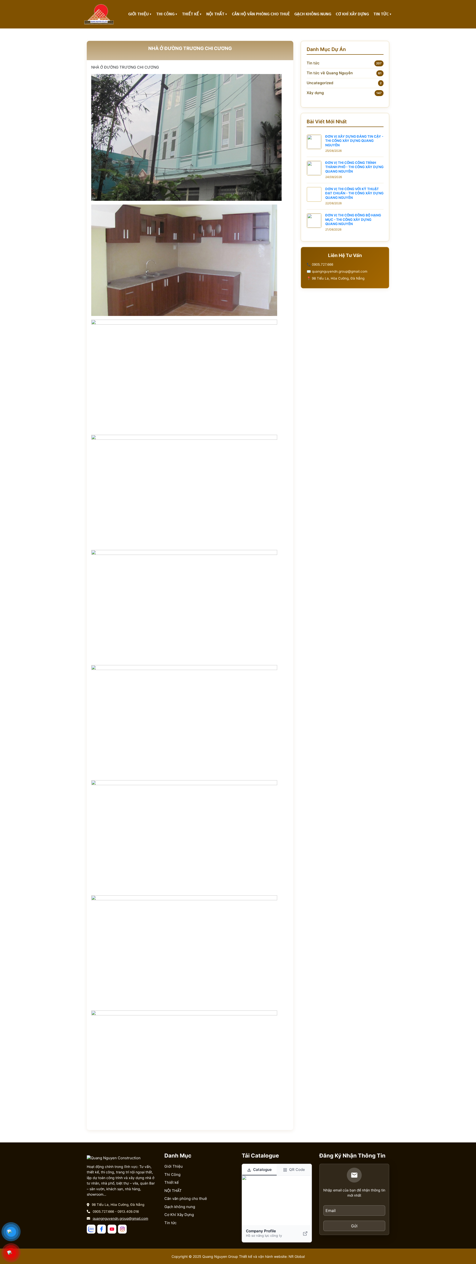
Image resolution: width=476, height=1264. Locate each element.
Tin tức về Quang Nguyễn (330, 73)
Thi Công (165, 14)
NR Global (297, 1256)
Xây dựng (315, 92)
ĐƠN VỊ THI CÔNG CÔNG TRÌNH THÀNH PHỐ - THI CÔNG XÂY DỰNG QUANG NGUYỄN (354, 167)
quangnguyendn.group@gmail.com (120, 1218)
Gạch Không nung (312, 14)
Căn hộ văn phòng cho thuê (261, 14)
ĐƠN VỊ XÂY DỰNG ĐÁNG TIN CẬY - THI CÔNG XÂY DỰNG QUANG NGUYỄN (354, 140)
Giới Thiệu (138, 14)
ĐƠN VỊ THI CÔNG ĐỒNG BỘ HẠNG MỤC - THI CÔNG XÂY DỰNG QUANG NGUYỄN (353, 219)
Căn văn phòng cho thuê (185, 1198)
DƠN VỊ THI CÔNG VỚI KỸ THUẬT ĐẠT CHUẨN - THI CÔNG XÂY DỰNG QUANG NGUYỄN (354, 193)
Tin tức (381, 14)
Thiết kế (190, 14)
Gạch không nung (179, 1206)
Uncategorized (320, 82)
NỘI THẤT (215, 14)
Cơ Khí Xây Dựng (352, 14)
